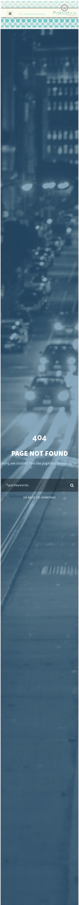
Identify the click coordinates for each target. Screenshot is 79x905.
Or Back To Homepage (39, 497)
